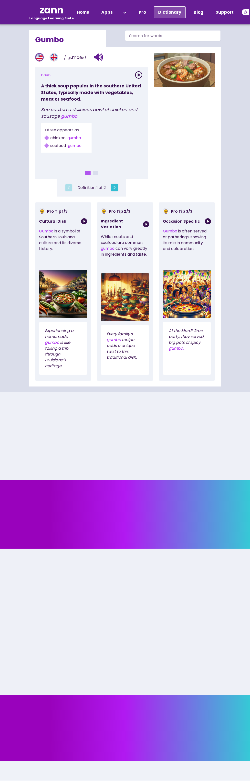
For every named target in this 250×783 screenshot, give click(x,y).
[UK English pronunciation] (54, 57)
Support (225, 12)
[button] (98, 57)
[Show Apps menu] (125, 12)
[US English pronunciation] (39, 57)
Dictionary (169, 12)
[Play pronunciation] (138, 75)
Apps (107, 12)
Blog (198, 12)
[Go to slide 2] (95, 173)
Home (83, 12)
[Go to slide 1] (88, 173)
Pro (142, 12)
